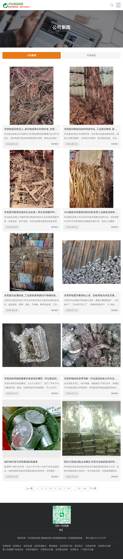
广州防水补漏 (87, 549)
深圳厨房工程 (66, 546)
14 (85, 488)
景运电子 (79, 546)
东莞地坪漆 (90, 546)
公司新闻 (31, 55)
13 (79, 488)
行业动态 (91, 55)
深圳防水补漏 (104, 546)
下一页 (93, 488)
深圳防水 (17, 546)
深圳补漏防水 (40, 546)
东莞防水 (74, 549)
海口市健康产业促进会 (12, 549)
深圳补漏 (28, 546)
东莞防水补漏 (46, 549)
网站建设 (53, 546)
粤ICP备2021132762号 (96, 538)
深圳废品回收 (61, 549)
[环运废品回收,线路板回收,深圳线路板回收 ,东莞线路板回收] (17, 4)
